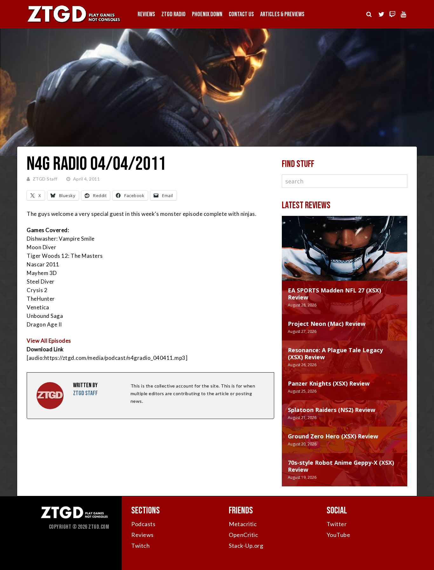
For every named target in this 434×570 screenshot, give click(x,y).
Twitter (337, 523)
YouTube (338, 534)
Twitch (140, 545)
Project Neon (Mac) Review (326, 323)
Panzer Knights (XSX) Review (329, 383)
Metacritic (243, 523)
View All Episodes (49, 340)
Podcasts (143, 523)
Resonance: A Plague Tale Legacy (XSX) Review (335, 353)
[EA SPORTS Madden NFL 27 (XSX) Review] (344, 254)
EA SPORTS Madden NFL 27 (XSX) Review (334, 293)
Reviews (146, 14)
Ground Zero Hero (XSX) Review (333, 436)
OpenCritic (243, 534)
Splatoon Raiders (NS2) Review (331, 410)
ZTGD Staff (45, 179)
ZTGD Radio (173, 14)
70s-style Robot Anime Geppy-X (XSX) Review (341, 466)
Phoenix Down (207, 14)
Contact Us (241, 14)
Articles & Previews (282, 14)
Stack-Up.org (246, 545)
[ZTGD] (74, 22)
